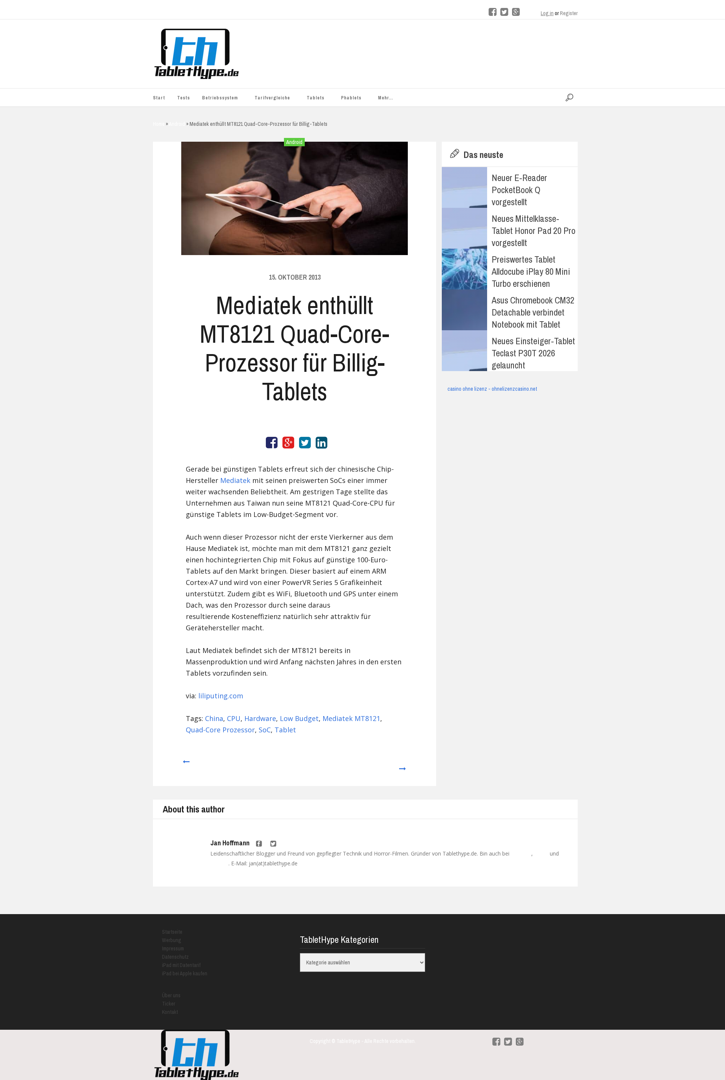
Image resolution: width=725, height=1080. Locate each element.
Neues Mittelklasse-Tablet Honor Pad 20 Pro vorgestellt (533, 230)
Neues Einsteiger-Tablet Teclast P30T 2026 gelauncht (533, 353)
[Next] (403, 765)
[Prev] (185, 765)
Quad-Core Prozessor (220, 729)
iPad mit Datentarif (181, 965)
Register (569, 13)
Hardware (260, 718)
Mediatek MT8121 (351, 718)
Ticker (168, 1003)
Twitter (541, 853)
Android (294, 142)
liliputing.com (220, 695)
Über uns (171, 995)
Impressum (173, 948)
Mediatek (235, 480)
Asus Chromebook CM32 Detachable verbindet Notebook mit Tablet (533, 312)
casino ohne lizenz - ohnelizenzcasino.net (492, 388)
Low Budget (299, 718)
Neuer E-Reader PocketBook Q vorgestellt (519, 190)
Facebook (521, 853)
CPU (234, 718)
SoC (265, 729)
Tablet (285, 729)
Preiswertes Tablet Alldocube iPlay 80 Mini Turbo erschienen (531, 271)
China (214, 718)
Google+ (219, 863)
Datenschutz (175, 956)
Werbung (171, 940)
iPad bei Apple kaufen (184, 973)
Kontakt (170, 1012)
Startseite (172, 931)
